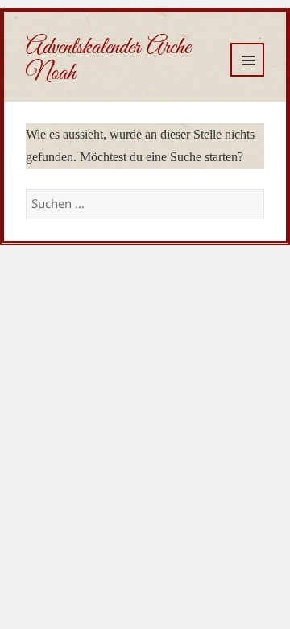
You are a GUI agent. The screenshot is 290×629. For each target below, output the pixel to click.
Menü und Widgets (247, 60)
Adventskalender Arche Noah (108, 60)
